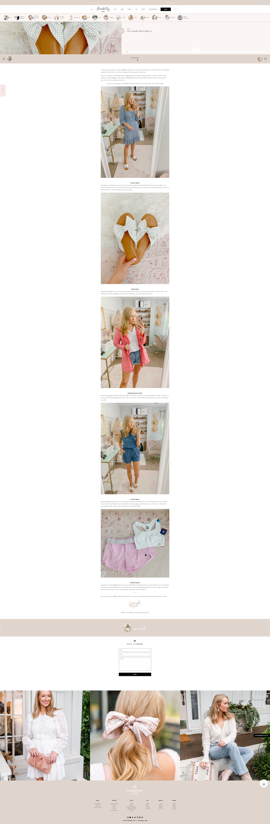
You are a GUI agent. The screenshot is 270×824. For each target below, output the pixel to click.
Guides (174, 803)
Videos (173, 2)
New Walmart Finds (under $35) (139, 31)
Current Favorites (98, 807)
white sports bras (143, 587)
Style (115, 9)
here (162, 83)
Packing (174, 805)
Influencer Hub (153, 9)
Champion (115, 585)
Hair (161, 803)
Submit (135, 674)
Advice (147, 805)
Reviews (131, 805)
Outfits (168, 2)
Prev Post (4, 59)
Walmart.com (129, 75)
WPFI (146, 820)
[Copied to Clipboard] (139, 60)
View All (132, 810)
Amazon (97, 805)
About (114, 807)
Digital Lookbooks (131, 808)
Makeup (161, 807)
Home (122, 9)
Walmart (124, 70)
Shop (178, 9)
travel (143, 9)
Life (136, 9)
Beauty (129, 9)
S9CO (142, 820)
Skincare (161, 805)
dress (104, 185)
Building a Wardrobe (131, 807)
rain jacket (110, 395)
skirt (130, 189)
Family (147, 803)
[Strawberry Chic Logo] (103, 9)
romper (137, 504)
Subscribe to (94, 2)
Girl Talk (147, 807)
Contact (114, 808)
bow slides (110, 291)
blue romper (106, 501)
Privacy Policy (114, 810)
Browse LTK (97, 803)
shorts (141, 585)
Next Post (265, 59)
